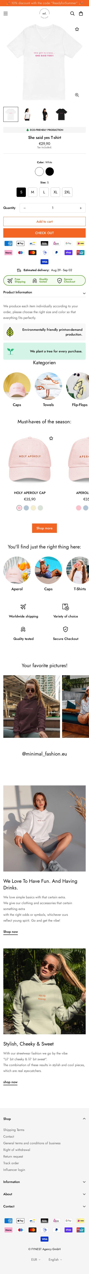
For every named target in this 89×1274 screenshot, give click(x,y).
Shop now (10, 931)
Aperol (17, 589)
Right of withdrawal (16, 1149)
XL (55, 192)
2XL (67, 192)
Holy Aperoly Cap (30, 492)
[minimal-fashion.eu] (44, 13)
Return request (13, 1156)
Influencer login (14, 1169)
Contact (8, 1136)
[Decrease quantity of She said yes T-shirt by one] (24, 208)
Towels (48, 404)
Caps (17, 404)
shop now (10, 1082)
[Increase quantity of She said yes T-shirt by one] (80, 208)
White (39, 171)
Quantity (9, 207)
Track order (11, 1163)
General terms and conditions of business (31, 1143)
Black (50, 171)
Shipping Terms (13, 1129)
